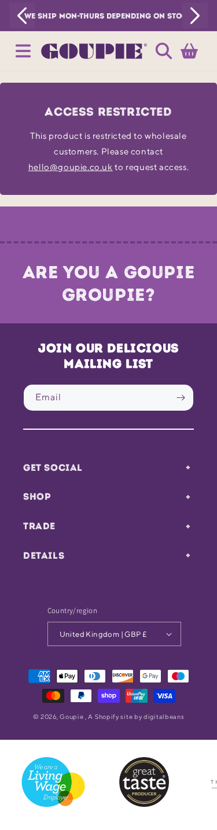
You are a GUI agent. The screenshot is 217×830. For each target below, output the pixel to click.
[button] (23, 51)
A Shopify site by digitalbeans (136, 716)
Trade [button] (39, 526)
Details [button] (43, 555)
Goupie (71, 716)
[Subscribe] (180, 397)
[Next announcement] (195, 15)
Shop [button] (37, 496)
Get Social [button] (53, 467)
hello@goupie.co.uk (70, 167)
